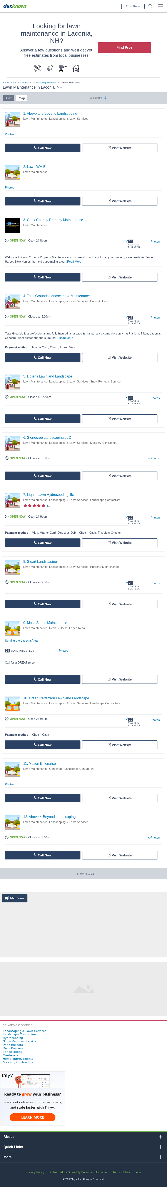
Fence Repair (77, 628)
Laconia (24, 82)
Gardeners (56, 768)
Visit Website (122, 148)
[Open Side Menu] (160, 6)
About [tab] (8, 1137)
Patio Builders (99, 301)
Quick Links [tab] (13, 1147)
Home (6, 82)
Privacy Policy (34, 1172)
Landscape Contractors (105, 500)
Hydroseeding (13, 1038)
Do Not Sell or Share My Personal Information (78, 1172)
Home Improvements (18, 1058)
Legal (138, 1172)
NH (14, 82)
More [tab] (7, 1157)
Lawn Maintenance (35, 118)
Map (22, 98)
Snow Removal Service (105, 381)
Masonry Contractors (103, 442)
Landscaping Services (44, 82)
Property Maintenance (104, 566)
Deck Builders (58, 628)
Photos (9, 134)
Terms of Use (121, 1172)
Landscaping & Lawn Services (68, 118)
